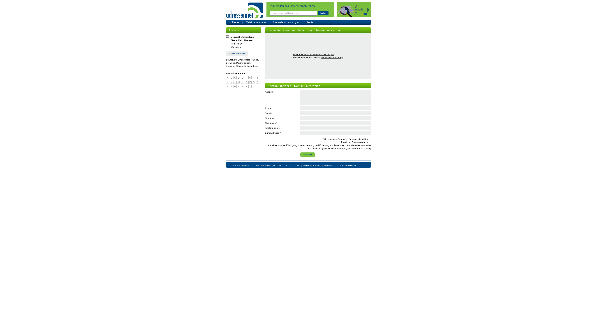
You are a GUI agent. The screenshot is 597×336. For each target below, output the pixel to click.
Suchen (323, 13)
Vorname (269, 118)
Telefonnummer (272, 128)
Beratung (230, 63)
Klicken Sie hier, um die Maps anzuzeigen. (313, 54)
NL (292, 165)
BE (298, 165)
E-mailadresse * (273, 133)
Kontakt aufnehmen (237, 53)
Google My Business (312, 165)
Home (235, 22)
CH (286, 165)
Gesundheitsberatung (247, 66)
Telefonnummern (256, 22)
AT (280, 165)
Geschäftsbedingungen (265, 165)
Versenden (307, 155)
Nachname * (271, 123)
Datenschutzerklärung (332, 57)
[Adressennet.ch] (244, 10)
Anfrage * (269, 92)
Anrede (268, 113)
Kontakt (310, 22)
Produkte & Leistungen (286, 22)
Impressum (328, 165)
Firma (268, 108)
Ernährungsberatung (248, 59)
